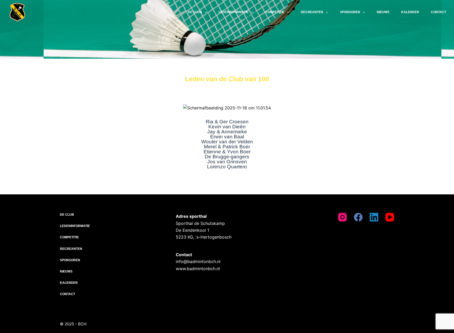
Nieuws (383, 12)
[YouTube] (389, 217)
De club (195, 12)
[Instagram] (342, 217)
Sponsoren (350, 12)
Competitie (274, 12)
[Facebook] (358, 217)
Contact (438, 12)
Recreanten (312, 12)
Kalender (410, 12)
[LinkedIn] (374, 217)
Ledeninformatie (234, 12)
